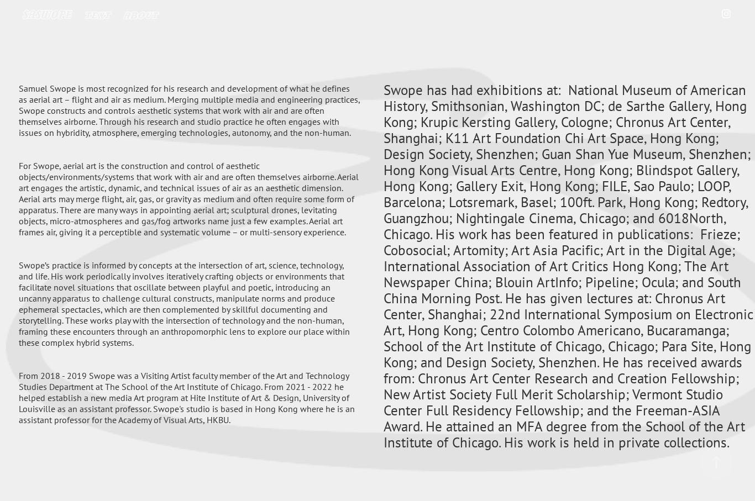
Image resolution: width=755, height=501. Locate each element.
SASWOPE (47, 14)
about (140, 14)
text (97, 14)
